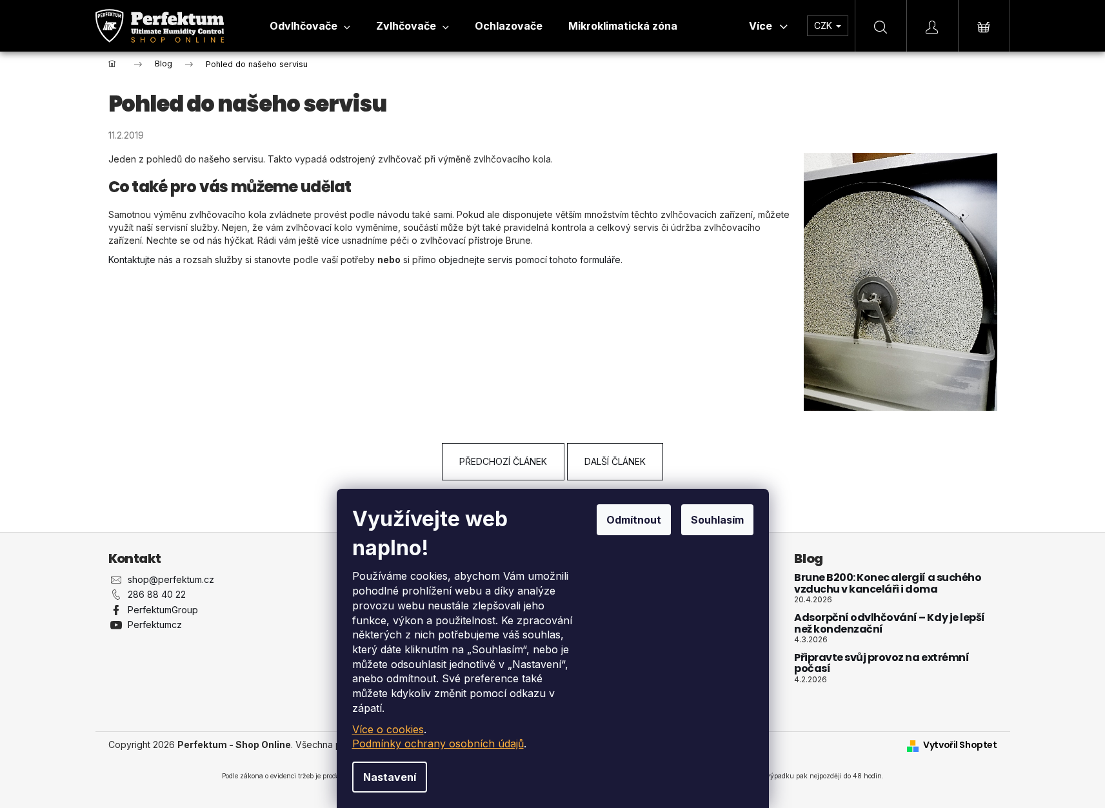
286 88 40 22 (157, 594)
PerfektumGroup (163, 609)
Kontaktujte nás (140, 259)
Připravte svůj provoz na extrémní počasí (881, 663)
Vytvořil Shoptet (960, 745)
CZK (824, 25)
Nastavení (389, 777)
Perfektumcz (155, 624)
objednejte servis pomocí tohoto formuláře (530, 259)
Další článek (615, 461)
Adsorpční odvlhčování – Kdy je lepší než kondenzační (889, 623)
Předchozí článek (503, 461)
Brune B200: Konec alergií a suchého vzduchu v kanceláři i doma (887, 583)
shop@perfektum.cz (171, 579)
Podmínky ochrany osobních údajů (438, 743)
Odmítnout (633, 519)
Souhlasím (717, 519)
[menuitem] (310, 26)
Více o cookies (388, 729)
